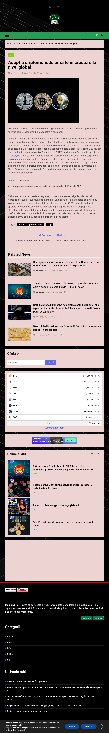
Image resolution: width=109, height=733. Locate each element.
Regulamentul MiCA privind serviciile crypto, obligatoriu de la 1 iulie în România (44, 705)
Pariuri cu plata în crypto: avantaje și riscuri (56, 505)
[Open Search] (97, 35)
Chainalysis (14, 155)
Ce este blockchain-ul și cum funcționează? (27, 681)
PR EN (10, 654)
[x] (54, 6)
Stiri (11, 55)
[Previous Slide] (92, 453)
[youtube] (58, 6)
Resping (88, 726)
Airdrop (10, 636)
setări (22, 730)
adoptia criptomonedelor (31, 224)
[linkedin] (50, 6)
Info (35, 492)
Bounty (10, 642)
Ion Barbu (15, 73)
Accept (72, 726)
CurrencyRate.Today (54, 427)
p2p (50, 224)
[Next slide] (97, 453)
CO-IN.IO (96, 423)
